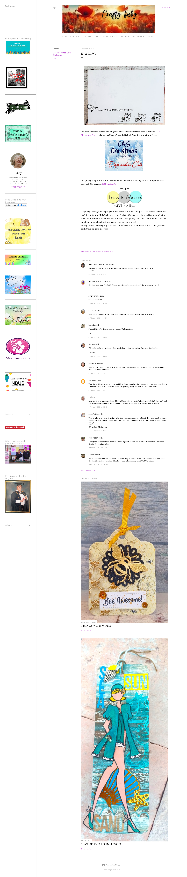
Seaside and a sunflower (101, 844)
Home (65, 36)
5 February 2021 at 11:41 (97, 373)
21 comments (86, 849)
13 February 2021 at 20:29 (98, 448)
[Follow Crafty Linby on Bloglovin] (16, 206)
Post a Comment (88, 470)
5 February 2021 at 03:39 (98, 303)
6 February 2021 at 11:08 (97, 431)
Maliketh (118, 870)
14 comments (86, 630)
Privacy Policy (111, 36)
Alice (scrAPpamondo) (98, 281)
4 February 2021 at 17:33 (97, 289)
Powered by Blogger (113, 865)
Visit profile (18, 187)
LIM (54, 58)
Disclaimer (95, 36)
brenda (92, 325)
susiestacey (94, 363)
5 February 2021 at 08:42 (98, 356)
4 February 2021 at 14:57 (97, 274)
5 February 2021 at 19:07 (97, 390)
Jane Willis (93, 414)
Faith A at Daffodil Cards (99, 264)
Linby (18, 173)
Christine (92, 310)
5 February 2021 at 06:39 (98, 337)
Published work (79, 36)
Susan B (92, 455)
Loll (90, 397)
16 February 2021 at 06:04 (98, 464)
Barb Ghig (93, 380)
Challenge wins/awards (133, 36)
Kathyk (92, 344)
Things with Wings (96, 626)
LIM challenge (109, 184)
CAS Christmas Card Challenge (62, 54)
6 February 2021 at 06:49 (98, 407)
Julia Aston (93, 438)
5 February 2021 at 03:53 (98, 318)
